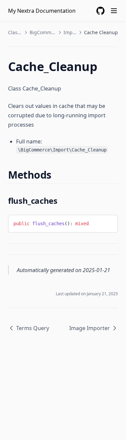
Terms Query (32, 328)
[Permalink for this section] (57, 175)
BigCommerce (43, 32)
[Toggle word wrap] (107, 222)
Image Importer (89, 328)
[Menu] (114, 11)
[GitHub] (100, 11)
